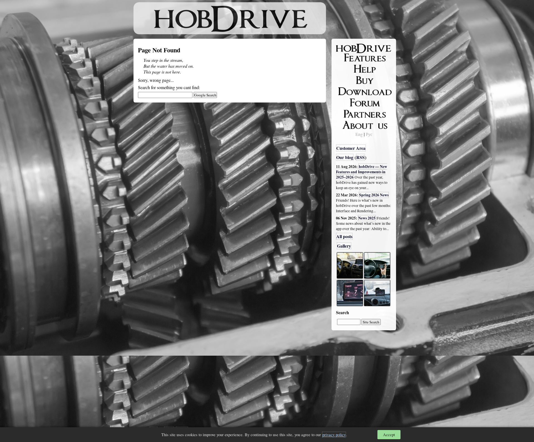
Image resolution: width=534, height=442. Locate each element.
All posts (344, 236)
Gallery (344, 246)
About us (348, 124)
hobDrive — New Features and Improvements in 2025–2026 (361, 172)
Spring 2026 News (374, 195)
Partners (347, 112)
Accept (389, 434)
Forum (346, 101)
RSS (360, 157)
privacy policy (334, 434)
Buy (343, 79)
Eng (359, 134)
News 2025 (366, 218)
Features (347, 57)
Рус (369, 134)
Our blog (344, 157)
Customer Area (350, 148)
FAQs (345, 68)
